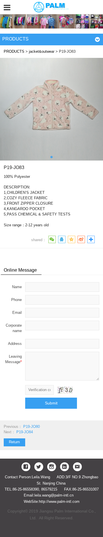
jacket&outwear (41, 52)
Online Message (20, 269)
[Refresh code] (64, 390)
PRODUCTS (14, 52)
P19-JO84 (24, 432)
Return (14, 442)
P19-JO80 (31, 427)
